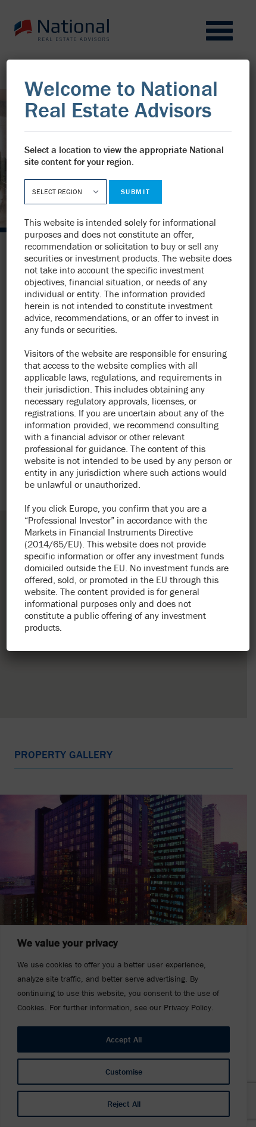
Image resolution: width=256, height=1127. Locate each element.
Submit (135, 191)
